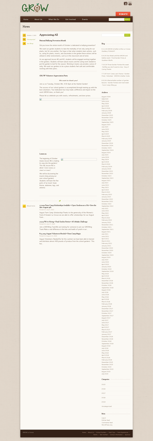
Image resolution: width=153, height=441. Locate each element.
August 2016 (106, 346)
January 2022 (106, 222)
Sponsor (127, 435)
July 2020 (105, 260)
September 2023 (107, 178)
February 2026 (107, 111)
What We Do (53, 19)
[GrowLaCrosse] (35, 8)
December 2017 (107, 309)
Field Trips (112, 432)
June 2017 (105, 323)
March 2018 (106, 302)
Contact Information (116, 435)
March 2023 (106, 192)
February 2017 (107, 332)
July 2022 (105, 208)
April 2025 (105, 134)
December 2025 (107, 115)
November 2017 (107, 311)
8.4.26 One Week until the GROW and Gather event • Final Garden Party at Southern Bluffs (115, 58)
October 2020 (106, 253)
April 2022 (105, 215)
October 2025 (106, 120)
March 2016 (106, 358)
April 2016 (105, 355)
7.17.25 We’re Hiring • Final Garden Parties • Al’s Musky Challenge (63, 222)
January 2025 (106, 141)
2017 (103, 393)
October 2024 (106, 148)
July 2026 (105, 99)
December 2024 (107, 143)
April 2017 (105, 327)
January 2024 (106, 169)
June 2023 (105, 185)
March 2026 (106, 108)
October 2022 (106, 204)
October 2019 (106, 269)
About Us (38, 19)
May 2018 (105, 297)
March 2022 (106, 218)
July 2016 (105, 348)
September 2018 (107, 288)
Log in (104, 418)
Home (25, 19)
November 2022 (107, 201)
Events (85, 19)
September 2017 (107, 316)
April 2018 (105, 299)
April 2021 (105, 239)
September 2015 (107, 369)
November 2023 (107, 173)
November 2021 (107, 225)
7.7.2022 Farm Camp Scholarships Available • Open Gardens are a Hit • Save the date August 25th (67, 206)
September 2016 (107, 344)
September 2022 (107, 206)
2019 (103, 402)
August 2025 (106, 125)
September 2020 (107, 255)
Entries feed (106, 420)
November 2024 (107, 145)
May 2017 (105, 325)
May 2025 (105, 131)
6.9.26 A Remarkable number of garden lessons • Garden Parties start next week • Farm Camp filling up (115, 82)
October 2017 (106, 313)
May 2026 (105, 104)
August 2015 (106, 372)
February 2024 (107, 166)
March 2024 (106, 164)
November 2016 (107, 339)
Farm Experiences (122, 432)
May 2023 (105, 187)
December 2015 (107, 362)
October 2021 (106, 227)
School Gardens (101, 432)
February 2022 (107, 220)
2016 (103, 389)
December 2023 (107, 171)
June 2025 (105, 129)
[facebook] (125, 5)
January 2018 (106, 306)
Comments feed (107, 423)
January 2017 (106, 334)
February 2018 (107, 304)
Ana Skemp (30, 43)
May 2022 (105, 213)
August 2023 (106, 180)
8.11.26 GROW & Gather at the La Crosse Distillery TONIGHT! (116, 50)
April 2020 (105, 264)
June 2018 (105, 295)
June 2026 (105, 101)
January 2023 (106, 197)
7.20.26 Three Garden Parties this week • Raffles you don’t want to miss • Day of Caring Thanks (115, 67)
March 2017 (106, 330)
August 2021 (106, 232)
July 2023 (105, 183)
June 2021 (105, 236)
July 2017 (105, 320)
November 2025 (107, 117)
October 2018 (106, 285)
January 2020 (106, 267)
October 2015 (106, 367)
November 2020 (107, 250)
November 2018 (107, 283)
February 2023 (107, 194)
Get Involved (70, 19)
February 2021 (107, 243)
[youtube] (130, 5)
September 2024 (107, 150)
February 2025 (107, 139)
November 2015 (107, 364)
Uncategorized (31, 39)
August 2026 (106, 97)
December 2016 (107, 336)
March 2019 (106, 278)
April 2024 (105, 162)
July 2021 (105, 234)
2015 (103, 384)
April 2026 (105, 106)
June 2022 (105, 211)
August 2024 (106, 153)
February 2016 (107, 360)
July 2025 (105, 127)
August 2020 (106, 257)
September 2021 (107, 229)
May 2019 (105, 274)
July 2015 (105, 374)
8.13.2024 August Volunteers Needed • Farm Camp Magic (60, 234)
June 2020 (105, 262)
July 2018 (105, 292)
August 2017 (106, 318)
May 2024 (105, 159)
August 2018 (106, 290)
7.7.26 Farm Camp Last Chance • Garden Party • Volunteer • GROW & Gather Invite (116, 75)
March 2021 (106, 241)
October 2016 (106, 341)
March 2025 (106, 136)
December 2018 (107, 281)
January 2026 (106, 113)
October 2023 (106, 176)
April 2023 (105, 190)
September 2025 (107, 122)
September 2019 (107, 271)
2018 (103, 398)
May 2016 (105, 353)
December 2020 (107, 248)
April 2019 (105, 276)
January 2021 (106, 246)
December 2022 (107, 199)
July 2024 (105, 155)
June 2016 (105, 350)
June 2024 (105, 157)
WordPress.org (107, 425)
